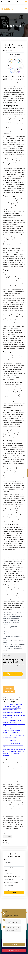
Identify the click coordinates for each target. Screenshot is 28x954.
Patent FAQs (8, 688)
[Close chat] (24, 914)
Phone (6, 871)
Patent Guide (9, 691)
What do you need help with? (12, 876)
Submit (14, 893)
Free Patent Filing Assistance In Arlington (14, 644)
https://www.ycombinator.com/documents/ (14, 612)
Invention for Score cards (9, 740)
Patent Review (7, 836)
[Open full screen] (21, 914)
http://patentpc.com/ (8, 631)
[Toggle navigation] (26, 1)
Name (5, 859)
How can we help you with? (11, 882)
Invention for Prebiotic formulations (12, 712)
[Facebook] (1, 1)
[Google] (6, 843)
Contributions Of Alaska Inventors (12, 646)
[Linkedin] (9, 1)
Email (5, 865)
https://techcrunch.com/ (9, 614)
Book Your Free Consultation (13, 674)
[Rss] (10, 843)
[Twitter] (17, 1)
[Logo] (7, 9)
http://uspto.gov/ (7, 633)
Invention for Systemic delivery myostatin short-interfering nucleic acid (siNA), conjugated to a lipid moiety (14, 730)
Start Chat (14, 944)
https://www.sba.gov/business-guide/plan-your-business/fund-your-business (13, 622)
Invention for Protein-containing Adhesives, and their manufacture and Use (13, 744)
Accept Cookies (14, 950)
